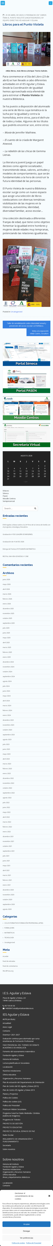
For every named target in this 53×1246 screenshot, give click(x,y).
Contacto (6, 1031)
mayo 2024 (6, 696)
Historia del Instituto (11, 1059)
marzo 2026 (7, 594)
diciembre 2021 (8, 836)
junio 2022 (6, 807)
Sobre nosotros (9, 1149)
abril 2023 (6, 759)
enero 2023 (7, 773)
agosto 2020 (7, 909)
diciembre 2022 (8, 778)
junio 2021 (6, 861)
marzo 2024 (7, 706)
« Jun (25, 481)
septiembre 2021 (9, 851)
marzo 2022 (7, 822)
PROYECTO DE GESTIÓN (13, 1123)
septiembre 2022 (9, 793)
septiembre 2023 (9, 735)
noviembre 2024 (8, 667)
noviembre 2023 (8, 725)
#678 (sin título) (9, 1019)
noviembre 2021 (8, 841)
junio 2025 (6, 633)
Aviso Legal (7, 1027)
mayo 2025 (6, 638)
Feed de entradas (9, 961)
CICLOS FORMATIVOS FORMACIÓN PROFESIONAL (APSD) (23, 923)
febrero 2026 (7, 599)
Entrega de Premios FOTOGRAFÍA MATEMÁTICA (19, 549)
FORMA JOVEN (9, 928)
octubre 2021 (7, 846)
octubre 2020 (7, 899)
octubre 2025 (7, 618)
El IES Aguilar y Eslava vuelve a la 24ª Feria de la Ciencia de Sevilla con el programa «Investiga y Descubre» (26, 526)
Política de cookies (18, 1243)
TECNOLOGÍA (9, 938)
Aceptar (26, 1224)
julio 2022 (6, 802)
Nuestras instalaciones (12, 1071)
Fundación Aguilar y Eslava (13, 1055)
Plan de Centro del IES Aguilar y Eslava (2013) (21, 1086)
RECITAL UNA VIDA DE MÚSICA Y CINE (15, 556)
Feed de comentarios (10, 966)
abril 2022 (6, 817)
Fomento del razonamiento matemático (19, 1051)
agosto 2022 (7, 798)
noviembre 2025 (8, 613)
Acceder (6, 956)
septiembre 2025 (9, 623)
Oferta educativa (9, 1074)
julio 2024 (6, 686)
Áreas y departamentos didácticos (16, 1177)
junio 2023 (6, 749)
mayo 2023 (6, 754)
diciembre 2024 (8, 662)
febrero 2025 (7, 652)
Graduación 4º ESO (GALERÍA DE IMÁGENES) (17, 534)
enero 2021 (7, 885)
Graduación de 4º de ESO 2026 (13, 542)
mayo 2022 (6, 812)
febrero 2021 (7, 880)
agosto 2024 (7, 681)
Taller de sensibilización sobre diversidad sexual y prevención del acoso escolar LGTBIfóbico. (26, 324)
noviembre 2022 (8, 783)
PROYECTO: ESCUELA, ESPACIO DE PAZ (19, 1131)
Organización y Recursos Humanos (17, 1078)
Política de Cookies (10, 1098)
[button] (49, 1196)
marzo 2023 (7, 764)
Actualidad (7, 1023)
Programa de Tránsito (11, 1119)
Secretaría (7, 1145)
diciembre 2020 (8, 890)
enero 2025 (7, 657)
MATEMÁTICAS (9, 933)
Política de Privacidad (33, 1243)
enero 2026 (7, 604)
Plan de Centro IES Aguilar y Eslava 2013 (19, 1090)
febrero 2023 (7, 769)
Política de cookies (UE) (12, 1101)
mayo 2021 (6, 866)
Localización (8, 1067)
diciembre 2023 (8, 720)
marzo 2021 (7, 875)
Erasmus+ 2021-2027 (11, 1035)
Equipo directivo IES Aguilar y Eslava (20, 20)
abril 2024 (6, 701)
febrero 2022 (7, 827)
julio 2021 (6, 856)
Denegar (26, 1231)
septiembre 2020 (9, 904)
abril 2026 (6, 589)
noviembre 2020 (8, 895)
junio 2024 (6, 691)
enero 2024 (7, 715)
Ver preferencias (26, 1238)
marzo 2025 (7, 647)
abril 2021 (6, 870)
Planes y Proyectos (10, 1094)
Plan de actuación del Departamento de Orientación (23, 1082)
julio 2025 (6, 628)
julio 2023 (6, 744)
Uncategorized (32, 18)
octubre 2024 (7, 672)
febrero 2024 (7, 710)
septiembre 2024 (9, 676)
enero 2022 (7, 832)
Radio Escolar (8, 1135)
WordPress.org (8, 971)
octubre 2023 (7, 730)
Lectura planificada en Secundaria (16, 1063)
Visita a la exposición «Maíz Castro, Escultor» (39, 332)
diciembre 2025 (8, 609)
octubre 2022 (7, 788)
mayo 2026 (6, 584)
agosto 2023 (7, 739)
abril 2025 (6, 642)
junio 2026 (6, 579)
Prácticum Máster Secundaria (14, 1109)
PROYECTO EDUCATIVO (12, 1127)
